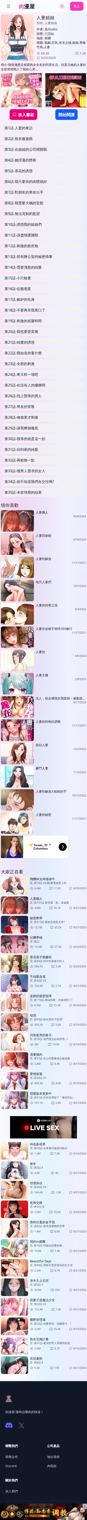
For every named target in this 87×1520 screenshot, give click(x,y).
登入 (77, 6)
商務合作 (11, 1457)
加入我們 (11, 1491)
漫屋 (27, 6)
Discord (11, 1466)
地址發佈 (53, 1457)
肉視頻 (51, 1466)
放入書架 (26, 114)
